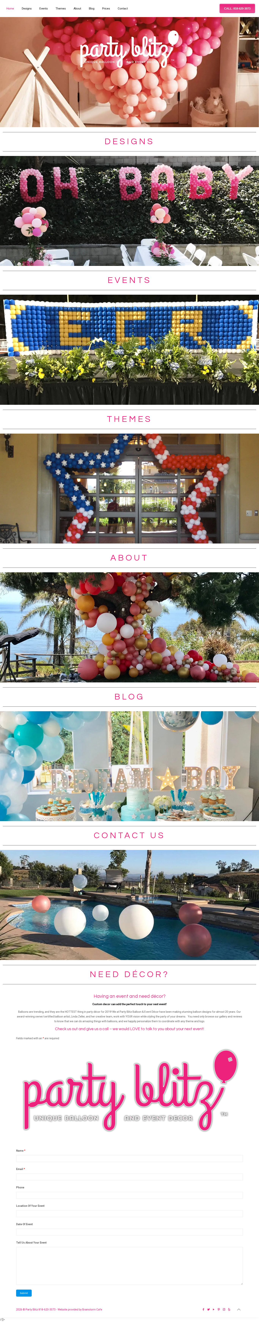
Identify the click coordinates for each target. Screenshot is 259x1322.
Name (20, 1150)
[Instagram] (224, 1309)
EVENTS (129, 280)
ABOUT (129, 558)
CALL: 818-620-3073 (237, 8)
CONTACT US (129, 835)
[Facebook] (204, 1309)
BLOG (129, 696)
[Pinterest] (219, 1309)
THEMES (129, 419)
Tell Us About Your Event (31, 1242)
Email (20, 1169)
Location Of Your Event (30, 1205)
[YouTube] (214, 1309)
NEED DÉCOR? (129, 974)
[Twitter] (209, 1309)
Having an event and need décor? (130, 996)
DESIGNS (129, 141)
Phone (20, 1187)
